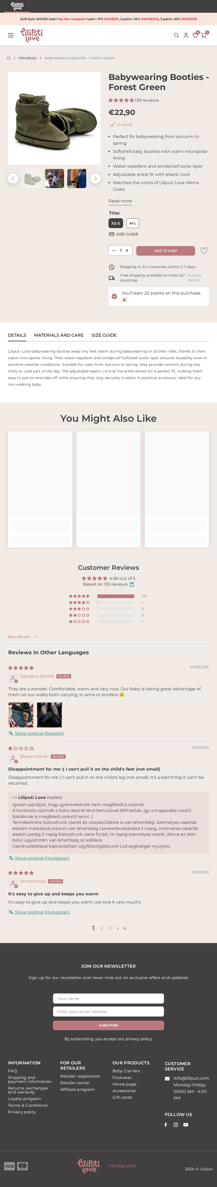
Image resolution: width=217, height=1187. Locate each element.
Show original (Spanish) (39, 733)
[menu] (10, 35)
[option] (54, 118)
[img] (21, 667)
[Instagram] (175, 1125)
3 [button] (110, 928)
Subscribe (108, 1025)
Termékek (28, 58)
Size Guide (104, 335)
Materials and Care (59, 335)
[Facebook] (165, 1125)
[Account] (186, 35)
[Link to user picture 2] (49, 715)
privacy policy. (138, 1038)
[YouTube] (186, 1125)
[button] (13, 179)
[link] (204, 251)
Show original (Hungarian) (42, 858)
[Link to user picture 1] (21, 715)
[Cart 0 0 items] (203, 35)
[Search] (177, 35)
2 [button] (102, 928)
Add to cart (166, 251)
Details (17, 335)
